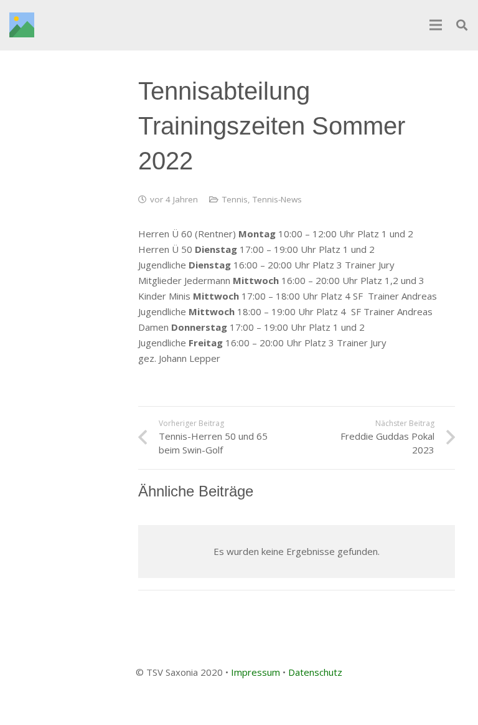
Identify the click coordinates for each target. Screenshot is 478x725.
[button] (461, 25)
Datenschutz (315, 672)
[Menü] (435, 24)
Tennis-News (277, 199)
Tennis (235, 199)
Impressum (255, 672)
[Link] (21, 24)
